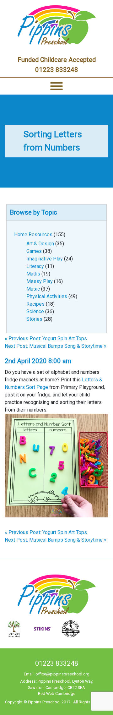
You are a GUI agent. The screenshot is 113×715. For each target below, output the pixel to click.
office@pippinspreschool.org (62, 674)
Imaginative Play (44, 259)
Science (35, 311)
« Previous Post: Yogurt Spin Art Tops (46, 338)
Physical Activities (46, 296)
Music (33, 289)
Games (34, 251)
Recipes (35, 304)
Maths (33, 274)
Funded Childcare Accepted (57, 59)
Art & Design (40, 244)
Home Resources (33, 234)
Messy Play (39, 281)
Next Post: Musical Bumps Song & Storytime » (55, 346)
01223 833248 (56, 70)
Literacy (35, 266)
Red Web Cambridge (56, 693)
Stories (34, 319)
